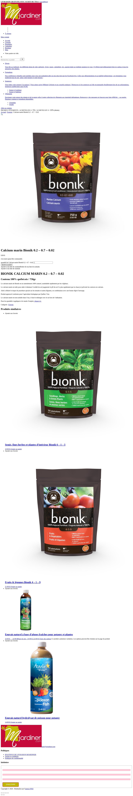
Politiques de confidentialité (14, 758)
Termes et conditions (11, 756)
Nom (4, 773)
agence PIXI (29, 789)
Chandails (12, 103)
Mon (6, 50)
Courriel (5, 777)
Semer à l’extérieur (15, 90)
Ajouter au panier (7, 265)
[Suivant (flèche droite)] (4, 794)
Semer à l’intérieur (15, 92)
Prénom (5, 768)
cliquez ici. (37, 301)
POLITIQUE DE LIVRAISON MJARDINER (20, 754)
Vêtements (65, 96)
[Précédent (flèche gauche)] (1, 794)
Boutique (8, 48)
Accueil (7, 40)
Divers (66, 66)
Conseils (8, 42)
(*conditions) (44, 2)
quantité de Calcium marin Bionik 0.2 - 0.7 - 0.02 (17, 262)
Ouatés (11, 104)
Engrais (9, 112)
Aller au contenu (6, 108)
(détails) (56, 110)
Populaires (8, 44)
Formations (65, 75)
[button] (2, 114)
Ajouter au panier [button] (16, 449)
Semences (67, 83)
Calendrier (8, 46)
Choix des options (45, 639)
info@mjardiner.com (48, 747)
